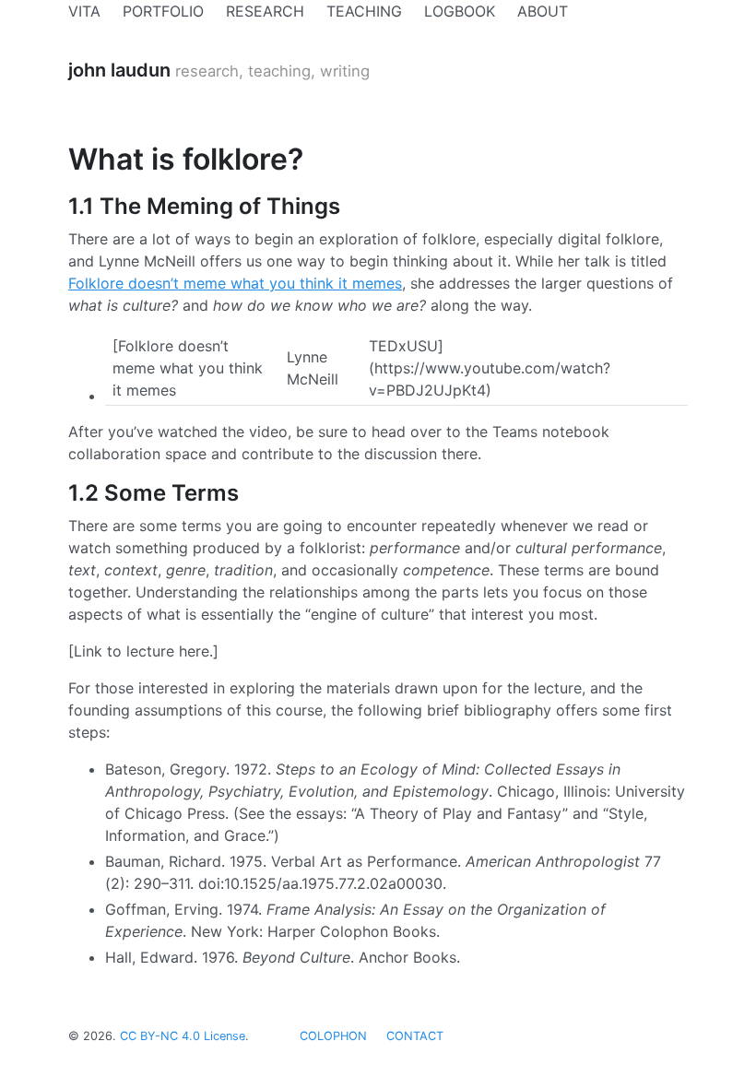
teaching (364, 11)
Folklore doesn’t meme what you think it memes (235, 283)
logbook (459, 11)
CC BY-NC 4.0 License (182, 1036)
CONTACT (414, 1036)
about (542, 11)
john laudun (119, 70)
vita (84, 11)
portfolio (163, 11)
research (265, 11)
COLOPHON (333, 1036)
